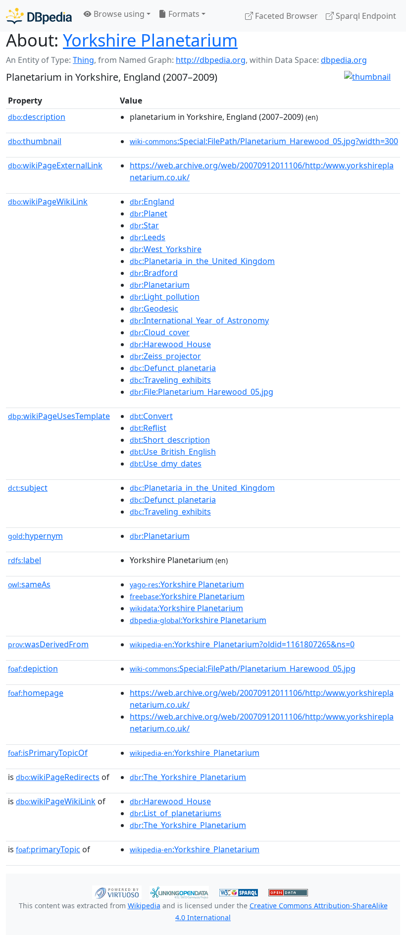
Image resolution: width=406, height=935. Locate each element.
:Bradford (154, 272)
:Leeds (147, 237)
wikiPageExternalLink (55, 165)
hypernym (35, 535)
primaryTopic (48, 849)
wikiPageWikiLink (48, 201)
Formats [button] (183, 13)
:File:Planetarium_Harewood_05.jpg (201, 391)
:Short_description (170, 439)
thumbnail (34, 141)
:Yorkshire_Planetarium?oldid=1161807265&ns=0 (242, 644)
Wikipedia (144, 905)
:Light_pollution (165, 296)
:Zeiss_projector (165, 356)
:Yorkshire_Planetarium (194, 752)
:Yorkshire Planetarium (187, 584)
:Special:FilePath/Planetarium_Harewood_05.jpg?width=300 (264, 141)
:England (152, 201)
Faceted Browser (285, 15)
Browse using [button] (118, 13)
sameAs (29, 584)
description (36, 116)
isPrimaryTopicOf (48, 752)
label (24, 560)
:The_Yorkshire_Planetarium (188, 777)
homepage (35, 692)
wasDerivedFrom (48, 644)
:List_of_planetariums (175, 813)
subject (28, 487)
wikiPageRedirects (58, 777)
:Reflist (148, 427)
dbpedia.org (344, 59)
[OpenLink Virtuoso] (117, 891)
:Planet (148, 213)
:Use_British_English (173, 451)
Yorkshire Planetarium (150, 40)
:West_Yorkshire (166, 249)
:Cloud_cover (160, 332)
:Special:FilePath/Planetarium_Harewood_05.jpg (242, 668)
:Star (144, 225)
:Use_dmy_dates (166, 463)
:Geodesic (154, 308)
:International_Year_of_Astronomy (199, 320)
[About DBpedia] (39, 15)
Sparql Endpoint (365, 15)
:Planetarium (160, 284)
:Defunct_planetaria (173, 368)
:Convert (151, 416)
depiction (33, 668)
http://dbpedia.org (211, 59)
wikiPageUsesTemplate (59, 416)
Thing (83, 59)
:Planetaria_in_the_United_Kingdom (202, 261)
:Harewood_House (170, 344)
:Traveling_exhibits (170, 379)
